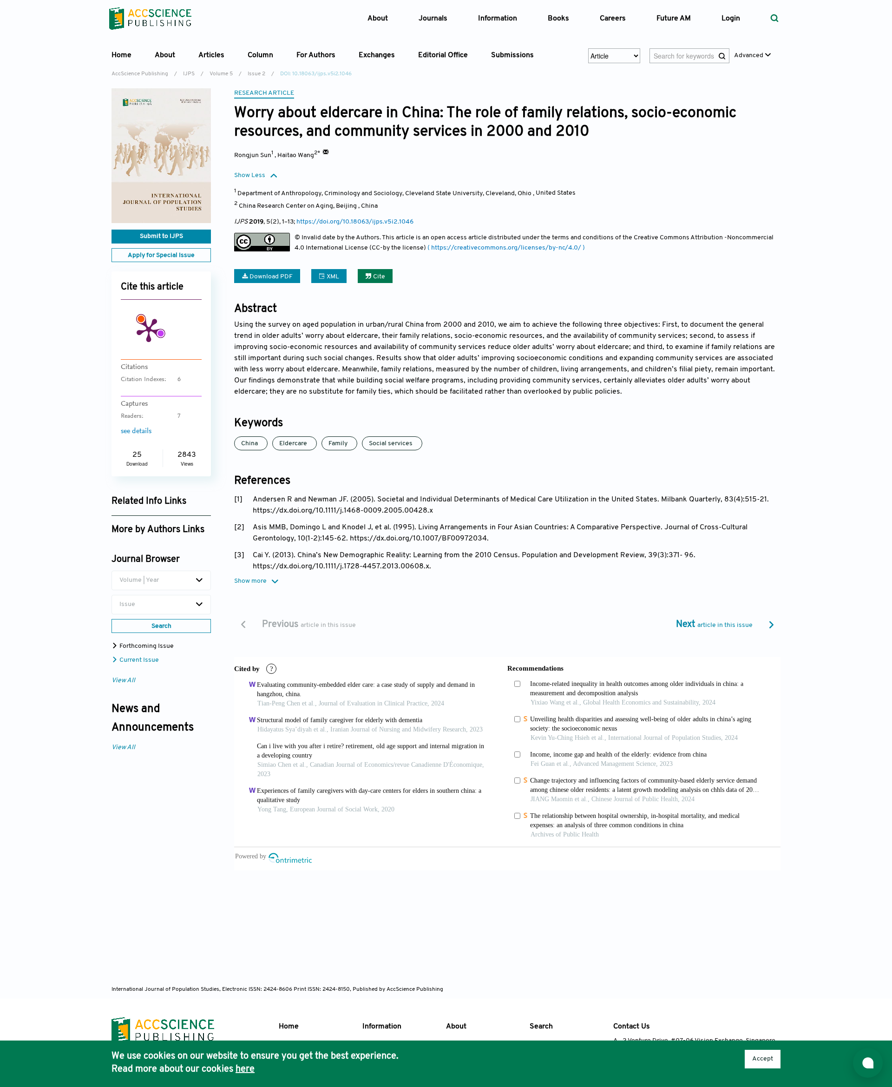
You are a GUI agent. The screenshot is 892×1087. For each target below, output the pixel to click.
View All (123, 680)
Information (381, 1026)
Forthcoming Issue (146, 646)
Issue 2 (256, 74)
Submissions (512, 55)
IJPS (189, 74)
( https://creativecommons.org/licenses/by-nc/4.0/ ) (506, 247)
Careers (613, 18)
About (456, 1026)
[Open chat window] (868, 1063)
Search (541, 1026)
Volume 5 (221, 74)
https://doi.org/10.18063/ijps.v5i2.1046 (354, 221)
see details (136, 431)
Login (730, 18)
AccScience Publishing (140, 74)
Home (121, 55)
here (245, 1069)
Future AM (673, 18)
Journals (433, 18)
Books (558, 18)
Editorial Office (443, 55)
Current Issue (138, 660)
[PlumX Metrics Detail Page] (149, 329)
